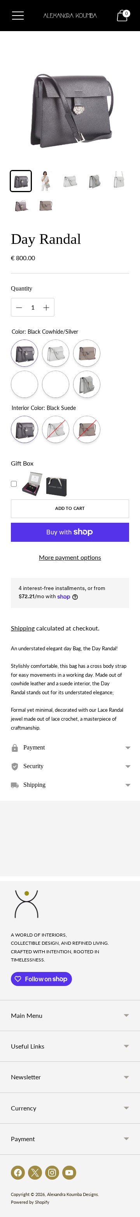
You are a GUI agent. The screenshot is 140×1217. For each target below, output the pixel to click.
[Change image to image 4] (95, 181)
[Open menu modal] (18, 15)
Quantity (21, 288)
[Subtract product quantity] (19, 307)
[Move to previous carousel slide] (11, 870)
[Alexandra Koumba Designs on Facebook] (18, 1173)
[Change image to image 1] (21, 181)
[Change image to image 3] (70, 181)
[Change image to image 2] (45, 181)
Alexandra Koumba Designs (72, 1194)
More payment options (70, 557)
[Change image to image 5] (119, 181)
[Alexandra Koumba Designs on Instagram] (52, 1173)
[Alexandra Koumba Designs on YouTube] (69, 1173)
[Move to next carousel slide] (129, 870)
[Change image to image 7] (45, 205)
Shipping (23, 628)
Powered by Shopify (30, 1202)
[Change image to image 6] (21, 205)
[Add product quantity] (46, 307)
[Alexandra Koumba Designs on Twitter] (35, 1173)
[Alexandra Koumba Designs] (70, 15)
